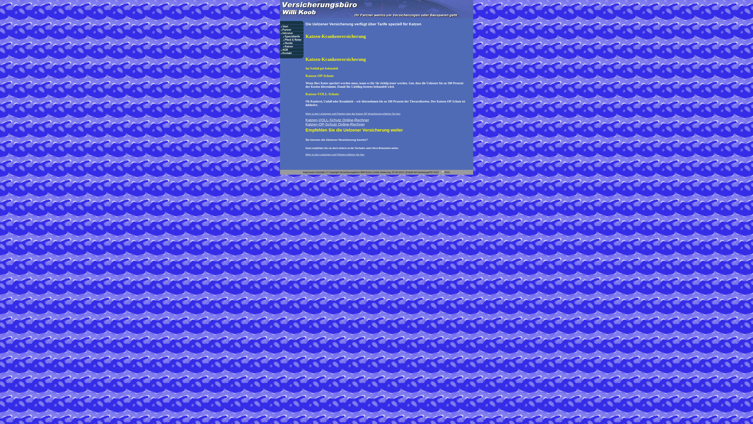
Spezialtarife (292, 36)
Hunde (289, 43)
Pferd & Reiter (293, 39)
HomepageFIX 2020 (428, 172)
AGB (285, 49)
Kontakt (287, 53)
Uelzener (287, 33)
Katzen (289, 46)
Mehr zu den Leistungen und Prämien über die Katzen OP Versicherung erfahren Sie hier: (353, 113)
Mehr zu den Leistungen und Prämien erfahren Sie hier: (335, 154)
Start (285, 26)
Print (447, 172)
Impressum (309, 172)
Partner (286, 29)
